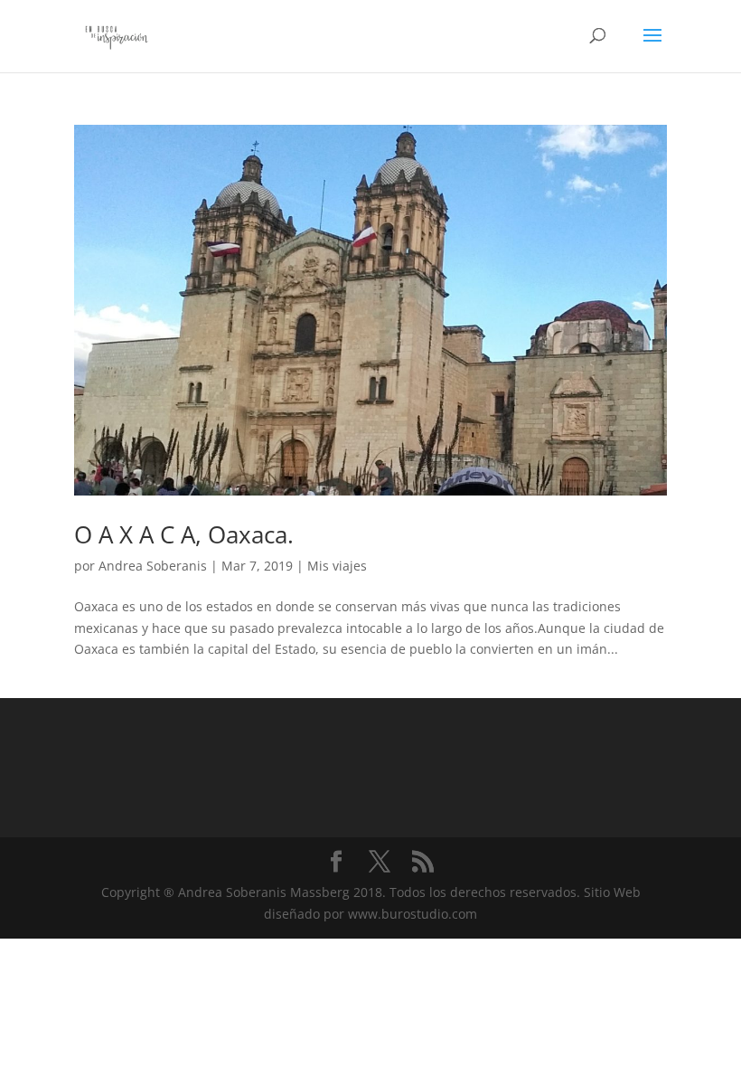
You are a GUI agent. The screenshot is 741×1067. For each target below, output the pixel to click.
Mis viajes (337, 565)
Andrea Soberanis (152, 565)
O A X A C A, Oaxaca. (184, 534)
